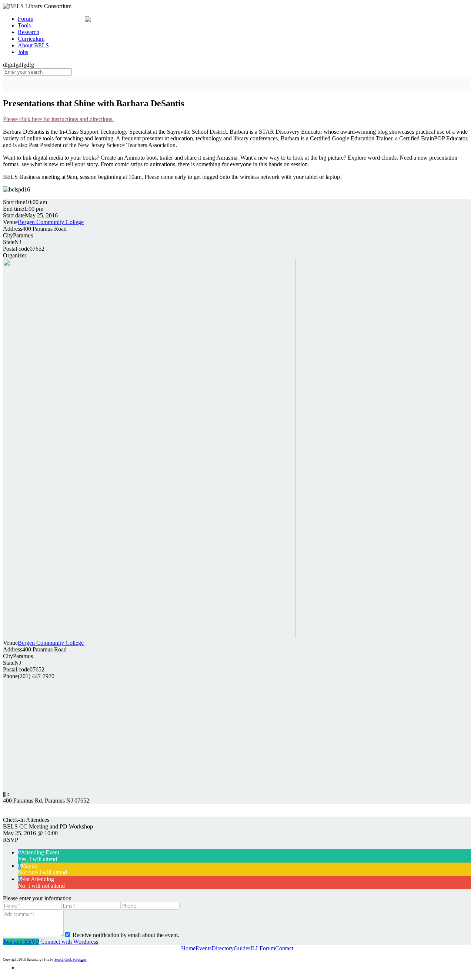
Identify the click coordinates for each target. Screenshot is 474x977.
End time (13, 209)
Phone (10, 676)
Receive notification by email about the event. (125, 935)
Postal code (16, 249)
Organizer (14, 255)
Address (12, 229)
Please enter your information (37, 898)
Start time (14, 202)
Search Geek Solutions (70, 959)
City (8, 235)
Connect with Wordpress (68, 941)
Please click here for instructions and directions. (58, 119)
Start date (14, 215)
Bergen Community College (51, 222)
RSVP (10, 840)
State (8, 242)
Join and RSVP (21, 941)
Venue (10, 222)
